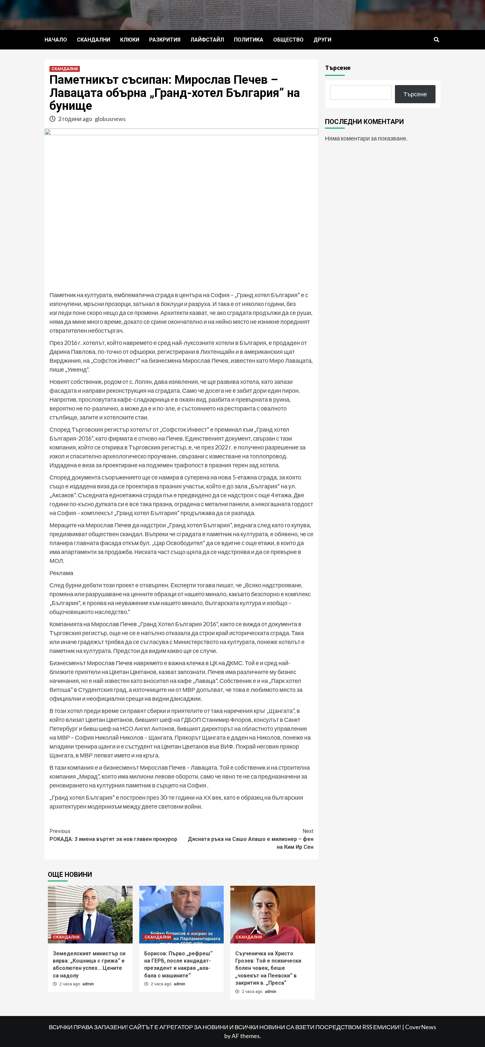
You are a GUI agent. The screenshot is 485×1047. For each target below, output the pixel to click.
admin (88, 984)
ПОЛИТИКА (248, 40)
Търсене (338, 67)
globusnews (110, 118)
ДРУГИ (322, 40)
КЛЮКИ (129, 40)
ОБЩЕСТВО (288, 40)
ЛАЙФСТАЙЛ (207, 40)
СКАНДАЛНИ (93, 40)
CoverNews (420, 1027)
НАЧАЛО (56, 40)
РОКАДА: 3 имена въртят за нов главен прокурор (113, 835)
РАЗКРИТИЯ (164, 40)
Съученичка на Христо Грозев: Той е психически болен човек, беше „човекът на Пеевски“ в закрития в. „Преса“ (268, 968)
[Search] (436, 40)
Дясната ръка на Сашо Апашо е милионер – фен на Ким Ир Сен (250, 839)
